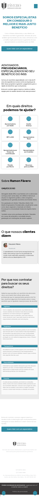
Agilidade (7, 306)
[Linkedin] (24, 456)
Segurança (7, 326)
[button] (36, 6)
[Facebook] (19, 456)
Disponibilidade (9, 362)
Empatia (6, 378)
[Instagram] (14, 456)
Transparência (8, 346)
